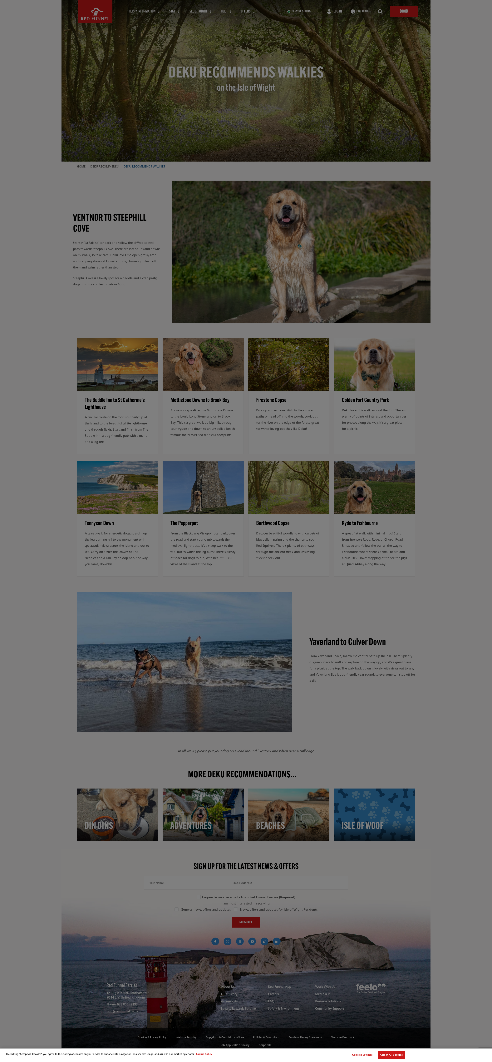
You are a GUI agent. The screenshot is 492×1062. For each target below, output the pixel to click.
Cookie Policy (204, 1054)
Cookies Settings (362, 1055)
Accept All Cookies (391, 1055)
